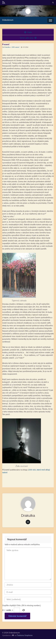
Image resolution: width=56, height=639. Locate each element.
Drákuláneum (7, 20)
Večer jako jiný (26, 38)
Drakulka (7, 47)
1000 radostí (15, 47)
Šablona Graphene (25, 635)
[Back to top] (49, 632)
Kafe (29, 32)
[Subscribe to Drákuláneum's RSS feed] (3, 2)
